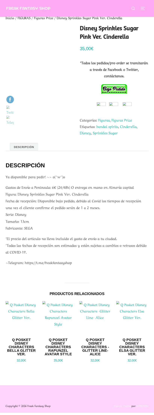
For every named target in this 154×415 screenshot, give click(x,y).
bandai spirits (107, 126)
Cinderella (128, 126)
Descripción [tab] (24, 147)
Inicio (10, 17)
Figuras (104, 119)
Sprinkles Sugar (105, 132)
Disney (85, 132)
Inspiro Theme (122, 405)
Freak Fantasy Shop (28, 8)
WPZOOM (142, 405)
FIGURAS (24, 17)
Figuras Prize (43, 17)
